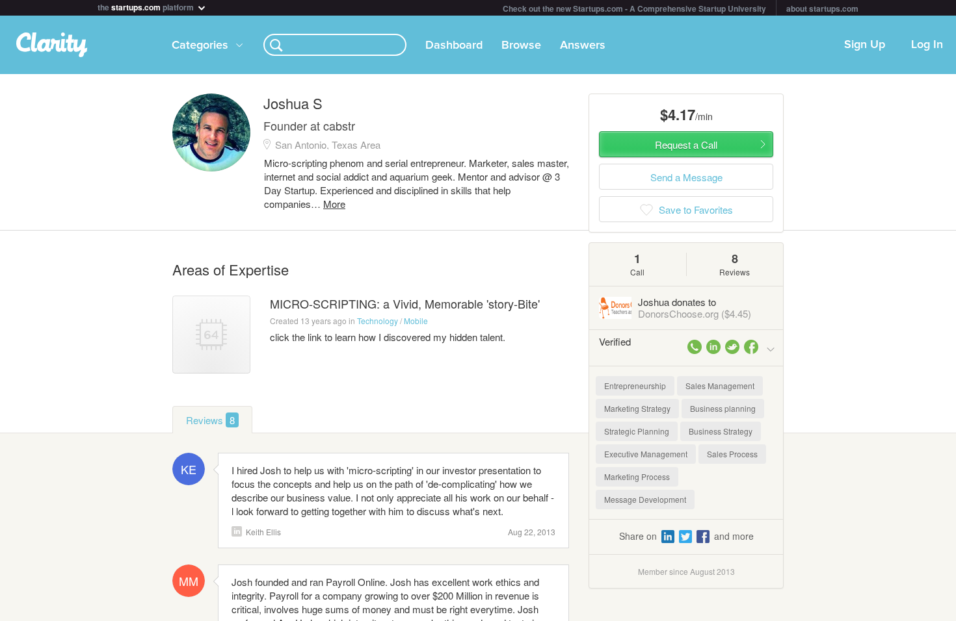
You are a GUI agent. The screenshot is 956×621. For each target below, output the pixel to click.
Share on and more (686, 535)
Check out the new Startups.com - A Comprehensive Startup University (634, 8)
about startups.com (822, 8)
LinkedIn (237, 531)
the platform (147, 6)
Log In (927, 45)
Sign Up (864, 45)
